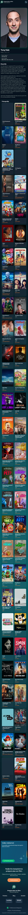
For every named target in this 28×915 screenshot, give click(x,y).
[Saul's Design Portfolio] (19, 902)
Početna (5, 895)
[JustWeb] (9, 902)
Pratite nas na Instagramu (16, 907)
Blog (14, 895)
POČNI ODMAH (14, 880)
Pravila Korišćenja (16, 910)
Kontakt (23, 895)
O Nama (9, 910)
